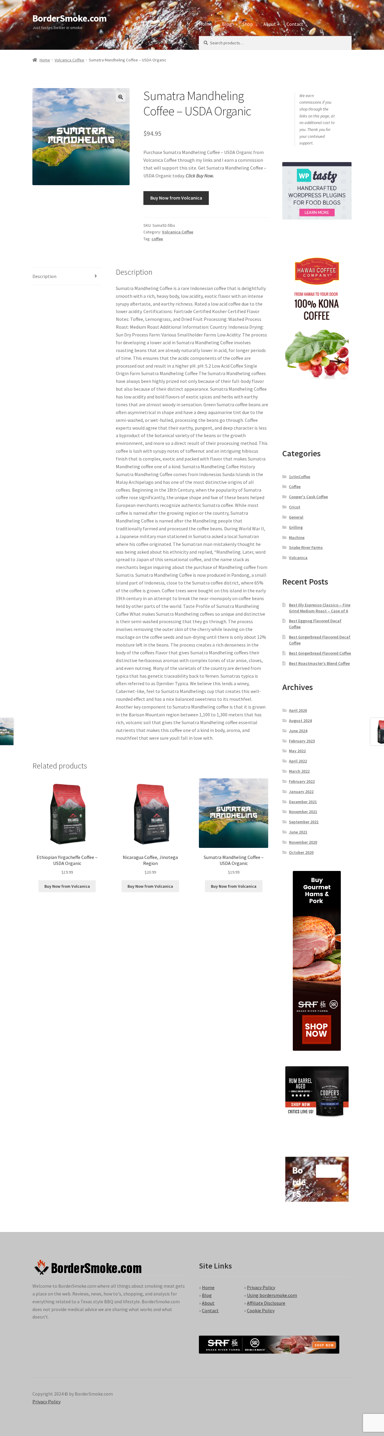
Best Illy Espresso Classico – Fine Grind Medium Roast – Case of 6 (319, 608)
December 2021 (303, 801)
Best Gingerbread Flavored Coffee (320, 653)
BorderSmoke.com (69, 18)
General (296, 517)
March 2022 (299, 771)
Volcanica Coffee (69, 60)
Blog (227, 24)
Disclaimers (171, 42)
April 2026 (298, 710)
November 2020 (303, 842)
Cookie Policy (260, 1310)
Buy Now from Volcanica (176, 198)
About (269, 24)
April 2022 (298, 761)
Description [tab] (44, 276)
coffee (157, 238)
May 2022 (297, 751)
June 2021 (298, 832)
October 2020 (301, 852)
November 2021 (303, 811)
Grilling (296, 527)
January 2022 (301, 791)
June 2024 (298, 730)
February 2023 (302, 741)
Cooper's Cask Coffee (308, 496)
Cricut (294, 507)
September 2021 (304, 822)
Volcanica (298, 557)
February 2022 (302, 781)
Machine (296, 537)
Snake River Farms (306, 547)
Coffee (295, 486)
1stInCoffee (299, 476)
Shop (247, 24)
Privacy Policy (261, 1287)
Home (205, 24)
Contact (294, 24)
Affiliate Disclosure (266, 1303)
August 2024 (300, 720)
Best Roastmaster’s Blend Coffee (319, 663)
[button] (120, 97)
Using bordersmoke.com (272, 1295)
